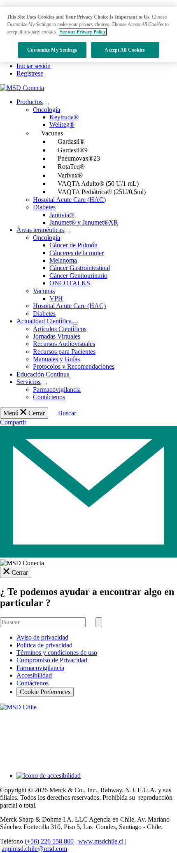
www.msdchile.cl (100, 841)
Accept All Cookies (125, 50)
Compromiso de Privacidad (51, 659)
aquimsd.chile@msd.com (34, 848)
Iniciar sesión (33, 65)
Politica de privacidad (44, 645)
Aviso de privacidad (42, 637)
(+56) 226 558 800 (49, 841)
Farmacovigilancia (40, 667)
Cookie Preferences (45, 691)
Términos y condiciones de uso (56, 652)
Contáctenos (32, 683)
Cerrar (20, 572)
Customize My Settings (52, 50)
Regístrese (29, 73)
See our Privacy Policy (83, 32)
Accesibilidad (34, 675)
